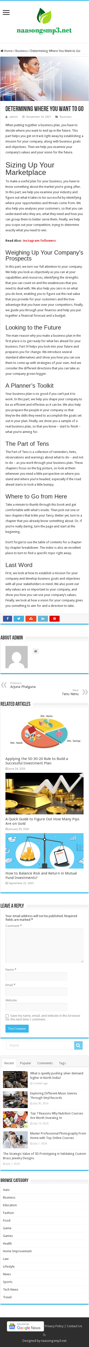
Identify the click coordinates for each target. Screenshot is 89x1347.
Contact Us (74, 1326)
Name (10, 969)
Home (8, 51)
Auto (6, 1190)
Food (6, 1220)
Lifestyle (9, 1266)
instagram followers (39, 240)
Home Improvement (17, 1251)
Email (10, 985)
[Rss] (44, 1335)
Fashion (8, 1213)
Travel (7, 1297)
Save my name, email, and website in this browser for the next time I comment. (42, 1017)
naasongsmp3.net (54, 1341)
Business (21, 51)
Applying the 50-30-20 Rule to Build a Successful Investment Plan (36, 760)
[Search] (78, 1045)
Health (7, 1243)
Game (7, 1228)
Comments (45, 1063)
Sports (7, 1282)
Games (8, 1236)
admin (13, 116)
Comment (13, 926)
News (7, 1274)
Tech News (10, 1289)
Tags (62, 1063)
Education (10, 1205)
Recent (9, 1063)
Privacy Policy (54, 1326)
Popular (25, 1063)
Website (11, 1000)
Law (6, 1259)
